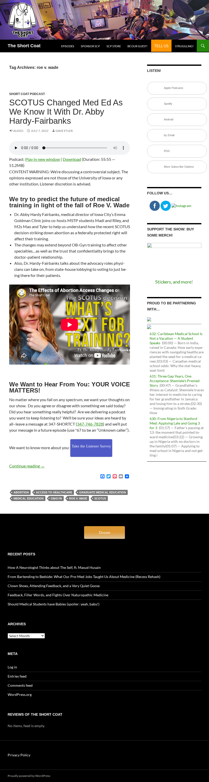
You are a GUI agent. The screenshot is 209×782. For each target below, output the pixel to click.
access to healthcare (54, 492)
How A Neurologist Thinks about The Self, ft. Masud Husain (54, 567)
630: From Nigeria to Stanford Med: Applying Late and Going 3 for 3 (175, 423)
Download (72, 159)
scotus (100, 498)
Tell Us (161, 45)
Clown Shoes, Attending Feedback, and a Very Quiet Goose (54, 586)
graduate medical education (102, 492)
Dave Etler (64, 131)
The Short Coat (24, 45)
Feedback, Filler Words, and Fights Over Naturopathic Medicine (58, 595)
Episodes (67, 46)
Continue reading (27, 465)
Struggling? (184, 46)
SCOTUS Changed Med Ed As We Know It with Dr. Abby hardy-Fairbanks (66, 112)
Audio (18, 131)
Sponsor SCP (90, 46)
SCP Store (114, 46)
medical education (29, 498)
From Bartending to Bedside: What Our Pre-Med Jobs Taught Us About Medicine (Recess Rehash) (84, 576)
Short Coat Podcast (27, 94)
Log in (12, 667)
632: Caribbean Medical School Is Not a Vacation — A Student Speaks (176, 338)
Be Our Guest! (137, 46)
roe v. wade (78, 498)
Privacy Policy (19, 755)
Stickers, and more (173, 282)
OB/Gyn (56, 498)
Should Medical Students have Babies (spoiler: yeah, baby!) (53, 604)
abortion (21, 492)
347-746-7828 (90, 423)
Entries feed (17, 676)
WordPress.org (20, 694)
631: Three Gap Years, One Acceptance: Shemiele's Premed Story (175, 380)
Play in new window (42, 159)
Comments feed (20, 685)
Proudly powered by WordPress (29, 776)
